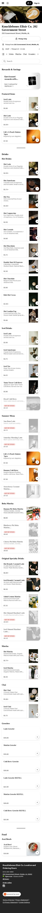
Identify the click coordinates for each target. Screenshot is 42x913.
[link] (18, 54)
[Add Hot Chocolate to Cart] (37, 287)
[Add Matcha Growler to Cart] (37, 753)
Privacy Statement (22, 900)
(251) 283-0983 (8, 872)
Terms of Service (8, 900)
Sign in (37, 3)
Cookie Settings (24, 902)
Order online (7, 883)
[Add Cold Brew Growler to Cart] (37, 769)
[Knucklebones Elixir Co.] (7, 3)
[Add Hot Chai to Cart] (37, 698)
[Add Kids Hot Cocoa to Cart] (37, 303)
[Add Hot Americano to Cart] (37, 188)
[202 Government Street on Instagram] (4, 886)
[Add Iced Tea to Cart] (37, 374)
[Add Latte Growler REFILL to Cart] (37, 786)
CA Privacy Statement (10, 902)
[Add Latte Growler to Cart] (37, 737)
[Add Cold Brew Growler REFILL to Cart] (37, 819)
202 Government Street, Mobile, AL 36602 (17, 874)
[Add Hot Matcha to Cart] (37, 660)
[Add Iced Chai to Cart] (37, 714)
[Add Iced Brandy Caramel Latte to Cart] (37, 588)
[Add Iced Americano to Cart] (37, 358)
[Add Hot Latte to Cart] (37, 124)
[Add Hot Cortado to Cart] (37, 238)
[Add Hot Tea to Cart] (37, 205)
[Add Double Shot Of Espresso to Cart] (37, 270)
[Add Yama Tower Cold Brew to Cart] (37, 391)
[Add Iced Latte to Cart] (37, 107)
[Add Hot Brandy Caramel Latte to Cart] (37, 572)
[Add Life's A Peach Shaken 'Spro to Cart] (37, 140)
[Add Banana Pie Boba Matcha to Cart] (37, 517)
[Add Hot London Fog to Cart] (37, 319)
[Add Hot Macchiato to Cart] (37, 254)
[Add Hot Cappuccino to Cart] (37, 221)
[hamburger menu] (3, 3)
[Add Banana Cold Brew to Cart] (37, 478)
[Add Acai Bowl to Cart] (37, 852)
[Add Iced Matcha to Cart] (37, 676)
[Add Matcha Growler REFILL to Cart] (37, 802)
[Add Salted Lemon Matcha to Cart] (37, 605)
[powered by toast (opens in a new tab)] (12, 894)
